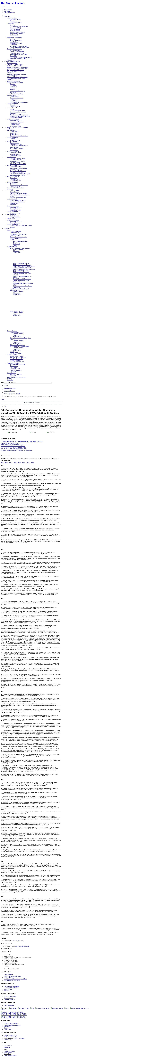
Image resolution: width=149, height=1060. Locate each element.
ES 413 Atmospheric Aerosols (21, 272)
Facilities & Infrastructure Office (18, 54)
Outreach (12, 105)
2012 (19, 463)
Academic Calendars (15, 370)
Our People (7, 11)
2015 (6, 463)
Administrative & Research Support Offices (15, 979)
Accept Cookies (13, 27)
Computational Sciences (16, 332)
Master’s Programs (12, 246)
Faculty (15, 242)
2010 (28, 463)
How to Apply (13, 367)
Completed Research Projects (12, 393)
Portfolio (12, 88)
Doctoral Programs (12, 331)
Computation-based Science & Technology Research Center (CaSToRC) (15, 71)
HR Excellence (8, 9)
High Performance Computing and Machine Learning (19, 289)
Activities (12, 89)
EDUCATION (7, 228)
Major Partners (14, 42)
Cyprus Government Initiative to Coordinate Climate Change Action (19, 46)
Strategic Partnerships (16, 40)
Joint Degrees (14, 352)
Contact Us (10, 380)
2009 (32, 463)
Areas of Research (12, 141)
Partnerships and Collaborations (19, 102)
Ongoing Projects (14, 124)
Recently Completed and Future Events (21, 225)
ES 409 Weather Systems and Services (24, 269)
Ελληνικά (21, 1038)
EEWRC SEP (14, 99)
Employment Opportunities (11, 1023)
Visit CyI (6, 1028)
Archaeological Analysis (16, 148)
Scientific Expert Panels (16, 33)
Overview (12, 39)
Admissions (16, 251)
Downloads (13, 371)
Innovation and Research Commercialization (17, 122)
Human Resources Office (17, 53)
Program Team (17, 252)
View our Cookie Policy (19, 24)
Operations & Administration (14, 49)
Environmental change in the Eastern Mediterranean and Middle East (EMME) (22, 441)
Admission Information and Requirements (17, 365)
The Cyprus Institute (13, 3)
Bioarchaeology (14, 147)
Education (13, 183)
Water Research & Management (18, 115)
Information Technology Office (18, 58)
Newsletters (14, 1036)
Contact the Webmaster (10, 1055)
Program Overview (18, 249)
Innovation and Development (15, 82)
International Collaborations (14, 37)
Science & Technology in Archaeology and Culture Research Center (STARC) (17, 67)
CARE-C (6, 385)
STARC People (14, 134)
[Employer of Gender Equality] (75, 1008)
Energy (12, 109)
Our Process (13, 86)
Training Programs (12, 354)
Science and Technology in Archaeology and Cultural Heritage (19, 345)
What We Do (13, 85)
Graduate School (14, 232)
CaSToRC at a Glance (16, 159)
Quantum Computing (15, 166)
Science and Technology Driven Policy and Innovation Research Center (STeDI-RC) (17, 78)
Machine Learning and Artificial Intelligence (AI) (18, 168)
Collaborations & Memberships (18, 237)
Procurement (7, 1026)
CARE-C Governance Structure (18, 193)
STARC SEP (13, 133)
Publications (13, 178)
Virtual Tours (7, 1029)
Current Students (11, 373)
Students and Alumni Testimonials (16, 377)
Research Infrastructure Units (18, 197)
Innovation (13, 204)
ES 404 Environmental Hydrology (22, 265)
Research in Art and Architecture (19, 145)
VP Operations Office (15, 50)
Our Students (16, 244)
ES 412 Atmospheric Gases (20, 270)
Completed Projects (15, 126)
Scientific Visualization (16, 144)
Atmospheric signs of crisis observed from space (14, 448)
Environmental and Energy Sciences (20, 248)
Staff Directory (7, 1045)
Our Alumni (16, 245)
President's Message (15, 231)
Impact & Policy (14, 203)
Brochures (6, 1036)
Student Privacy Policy (16, 238)
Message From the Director (17, 161)
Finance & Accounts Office (17, 51)
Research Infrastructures (13, 81)
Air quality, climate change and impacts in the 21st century (16, 450)
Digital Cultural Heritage (16, 311)
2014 (10, 463)
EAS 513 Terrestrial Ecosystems (22, 279)
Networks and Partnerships (17, 91)
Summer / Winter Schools (17, 361)
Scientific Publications (16, 120)
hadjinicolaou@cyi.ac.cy (22, 946)
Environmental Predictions (17, 201)
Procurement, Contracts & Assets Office (21, 57)
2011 (23, 463)
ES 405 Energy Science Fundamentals (23, 266)
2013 (15, 463)
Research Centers (12, 63)
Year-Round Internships (16, 359)
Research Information (13, 119)
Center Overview (14, 96)
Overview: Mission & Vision (17, 158)
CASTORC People (15, 162)
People (12, 239)
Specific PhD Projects (16, 353)
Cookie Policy (7, 1054)
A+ (1, 399)
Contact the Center (15, 106)
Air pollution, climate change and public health (13, 447)
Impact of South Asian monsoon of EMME (12, 444)
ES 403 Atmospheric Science (21, 263)
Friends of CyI (11, 60)
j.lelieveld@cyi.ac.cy (17, 940)
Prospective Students (13, 363)
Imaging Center (14, 150)
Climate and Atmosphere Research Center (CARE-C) (16, 74)
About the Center (11, 95)
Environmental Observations (18, 200)
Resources (13, 92)
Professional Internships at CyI (12, 1025)
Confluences (13, 44)
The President (14, 35)
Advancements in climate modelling (10, 443)
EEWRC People (14, 100)
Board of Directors (15, 30)
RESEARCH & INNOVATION (12, 61)
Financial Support (15, 368)
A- (4, 399)
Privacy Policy (8, 1052)
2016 (2, 463)
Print (5, 406)
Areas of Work (11, 218)
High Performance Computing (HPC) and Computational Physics (20, 174)
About (8, 230)
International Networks (16, 43)
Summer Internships (15, 360)
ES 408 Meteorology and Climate (22, 267)
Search (3, 7)
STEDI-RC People (15, 217)
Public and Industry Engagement (19, 185)
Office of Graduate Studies (20, 241)
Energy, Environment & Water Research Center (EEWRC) (15, 65)
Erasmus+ (9, 378)
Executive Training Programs (18, 357)
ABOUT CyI (7, 16)
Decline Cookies (24, 27)
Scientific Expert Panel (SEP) (18, 164)
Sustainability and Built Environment (20, 116)
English (16, 1038)
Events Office (13, 56)
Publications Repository (10, 1035)
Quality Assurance (15, 235)
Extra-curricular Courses (16, 356)
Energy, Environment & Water (15, 93)
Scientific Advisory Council (17, 32)
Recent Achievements (16, 117)
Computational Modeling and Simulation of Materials (18, 171)
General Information (12, 103)
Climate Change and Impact (17, 110)
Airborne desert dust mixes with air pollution (13, 446)
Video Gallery (7, 1039)
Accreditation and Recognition (18, 234)
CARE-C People (14, 190)
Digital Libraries (14, 143)
